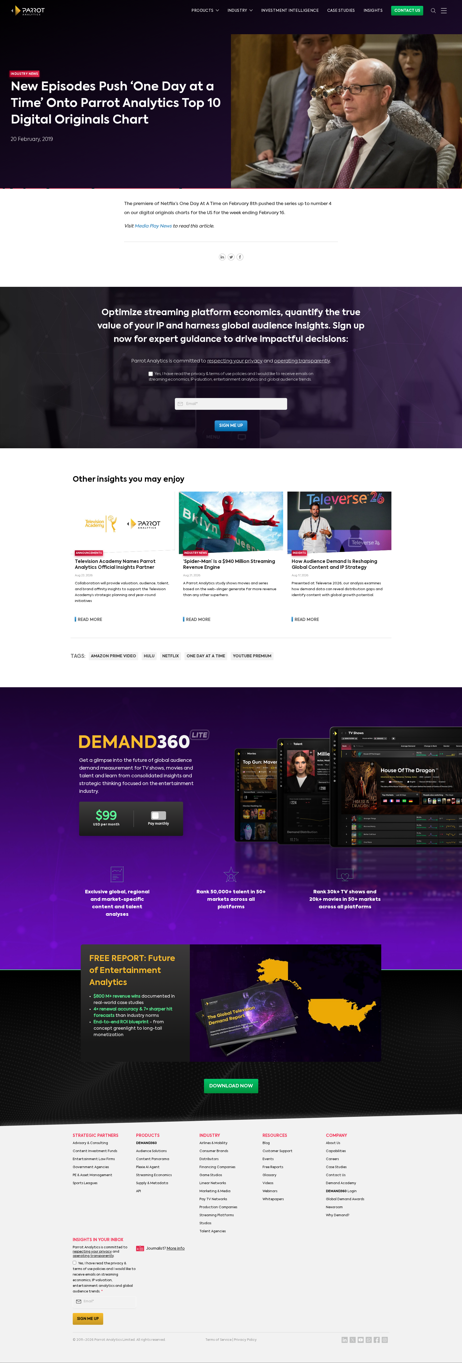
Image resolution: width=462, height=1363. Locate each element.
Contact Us (407, 11)
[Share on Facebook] (240, 257)
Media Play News (153, 226)
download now (231, 1086)
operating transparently (302, 361)
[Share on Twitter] (231, 257)
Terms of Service (218, 1340)
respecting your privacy (235, 361)
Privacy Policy (245, 1340)
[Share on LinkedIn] (222, 257)
